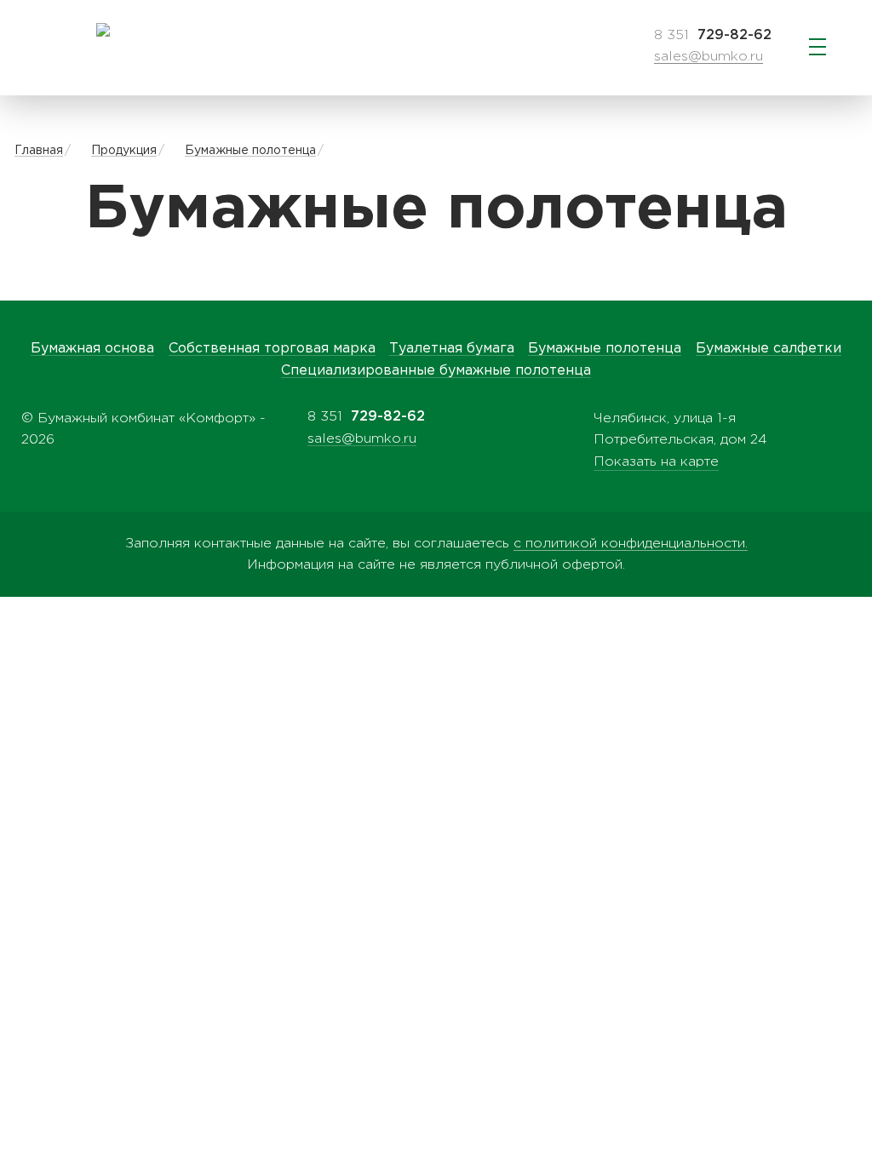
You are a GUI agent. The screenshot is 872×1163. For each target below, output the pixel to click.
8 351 (713, 35)
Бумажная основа (92, 348)
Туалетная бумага (451, 348)
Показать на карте (656, 461)
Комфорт (102, 30)
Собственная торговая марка (272, 348)
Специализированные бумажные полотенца (436, 370)
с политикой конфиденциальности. (630, 543)
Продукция (124, 151)
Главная (38, 151)
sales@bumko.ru (708, 56)
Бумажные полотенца (250, 151)
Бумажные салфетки (768, 348)
